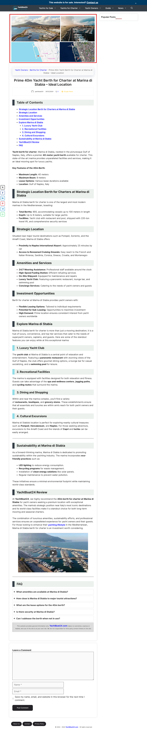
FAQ (21, 145)
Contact (27, 724)
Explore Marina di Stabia (31, 122)
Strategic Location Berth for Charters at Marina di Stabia (47, 109)
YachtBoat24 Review (29, 142)
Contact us (92, 2)
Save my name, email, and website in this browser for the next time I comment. (50, 698)
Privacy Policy (39, 724)
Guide (108, 8)
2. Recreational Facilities (34, 129)
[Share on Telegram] (3, 209)
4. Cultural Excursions (33, 135)
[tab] (53, 592)
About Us (16, 724)
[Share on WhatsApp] (3, 214)
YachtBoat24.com (58, 626)
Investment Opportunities (31, 119)
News (120, 8)
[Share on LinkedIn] (3, 198)
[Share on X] (3, 187)
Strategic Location (28, 112)
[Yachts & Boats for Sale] (20, 8)
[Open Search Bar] (132, 8)
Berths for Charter (38, 70)
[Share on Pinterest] (3, 203)
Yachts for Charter (69, 8)
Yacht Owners (91, 8)
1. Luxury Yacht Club (32, 125)
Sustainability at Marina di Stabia (35, 139)
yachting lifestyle (56, 525)
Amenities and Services (30, 116)
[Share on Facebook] (3, 193)
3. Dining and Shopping (33, 132)
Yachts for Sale (46, 8)
